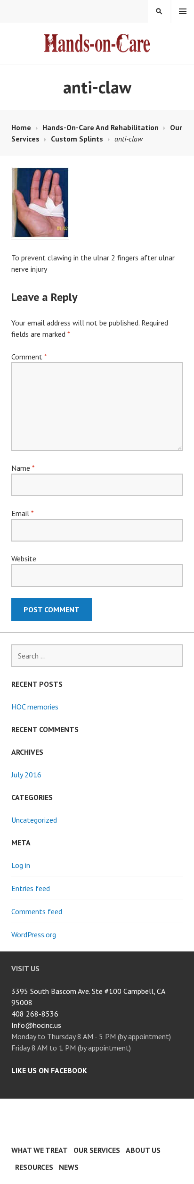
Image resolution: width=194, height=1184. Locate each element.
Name (22, 468)
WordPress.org (33, 934)
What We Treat (39, 1150)
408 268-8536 (34, 1013)
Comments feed (36, 911)
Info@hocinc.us (36, 1025)
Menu (183, 11)
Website (23, 558)
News (69, 1167)
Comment (29, 356)
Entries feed (30, 888)
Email (22, 513)
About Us (143, 1150)
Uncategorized (34, 820)
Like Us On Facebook (49, 1070)
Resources (34, 1167)
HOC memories (34, 706)
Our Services (96, 1150)
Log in (20, 865)
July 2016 (26, 774)
